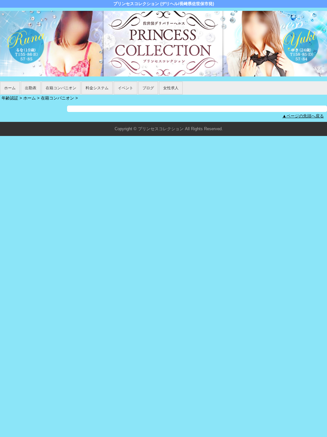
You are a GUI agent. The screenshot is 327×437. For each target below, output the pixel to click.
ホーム (10, 88)
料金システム (97, 88)
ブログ (148, 88)
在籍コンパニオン (61, 88)
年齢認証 (10, 98)
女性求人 (171, 88)
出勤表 (30, 88)
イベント (125, 88)
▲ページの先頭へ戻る (303, 116)
